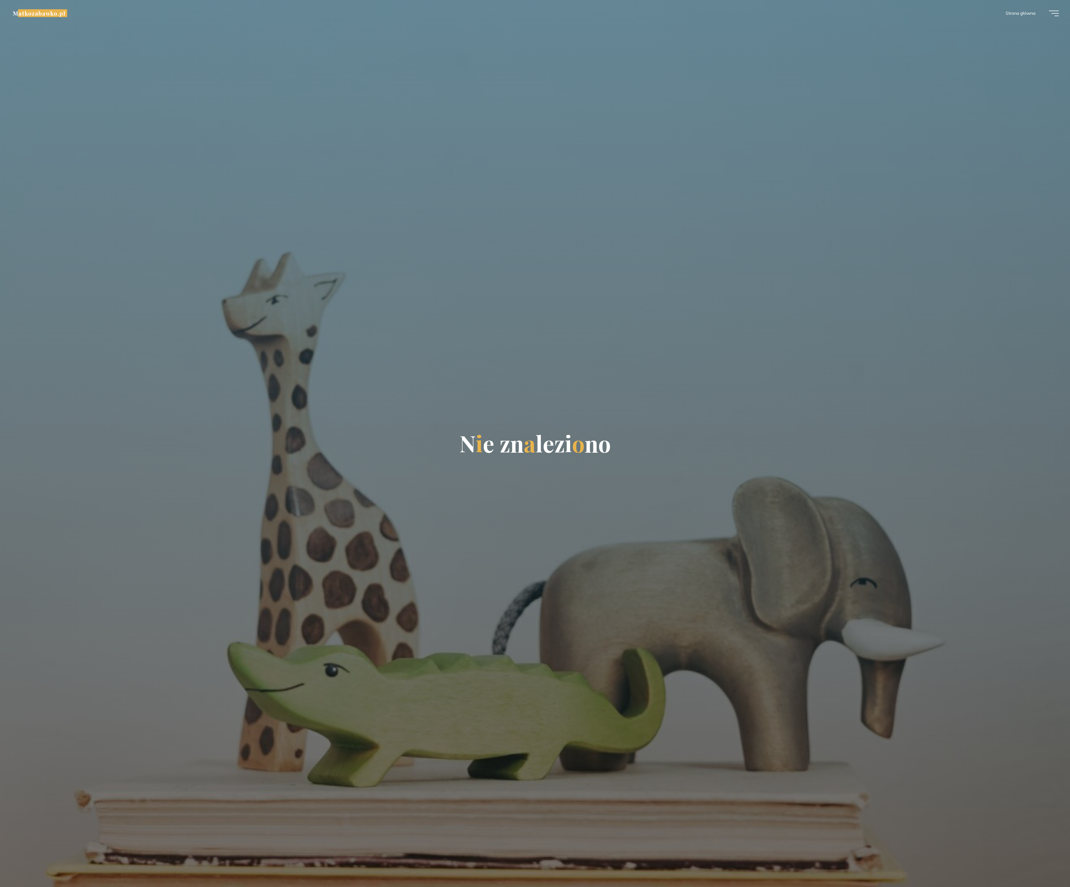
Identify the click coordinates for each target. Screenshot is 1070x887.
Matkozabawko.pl (39, 13)
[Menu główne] (1054, 13)
